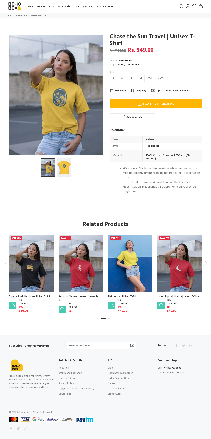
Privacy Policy (66, 383)
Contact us (65, 394)
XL (141, 78)
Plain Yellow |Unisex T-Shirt (123, 296)
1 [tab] (103, 318)
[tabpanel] (31, 268)
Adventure (132, 65)
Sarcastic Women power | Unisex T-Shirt (78, 298)
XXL (150, 78)
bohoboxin (125, 60)
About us (64, 368)
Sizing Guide (114, 394)
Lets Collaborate (117, 389)
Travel (120, 65)
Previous (5, 263)
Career (111, 383)
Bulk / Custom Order (119, 378)
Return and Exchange (70, 373)
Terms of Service (68, 378)
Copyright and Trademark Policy (76, 389)
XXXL (161, 78)
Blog (110, 368)
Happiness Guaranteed (120, 373)
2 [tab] (109, 318)
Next (205, 263)
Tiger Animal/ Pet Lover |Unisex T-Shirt (30, 296)
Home (11, 15)
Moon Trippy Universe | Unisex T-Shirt (178, 296)
